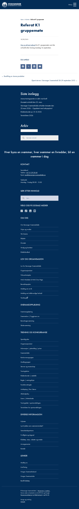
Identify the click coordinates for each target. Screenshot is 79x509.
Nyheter (27, 19)
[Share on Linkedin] (34, 66)
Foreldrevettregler (26, 385)
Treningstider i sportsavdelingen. (31, 403)
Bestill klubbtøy (25, 481)
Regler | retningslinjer (27, 380)
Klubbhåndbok (25, 252)
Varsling (23, 298)
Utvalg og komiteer (27, 248)
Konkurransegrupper (27, 357)
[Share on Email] (40, 66)
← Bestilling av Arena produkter (13, 76)
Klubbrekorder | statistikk (28, 376)
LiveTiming (24, 467)
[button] (71, 4)
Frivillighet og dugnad (27, 435)
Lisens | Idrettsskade (27, 398)
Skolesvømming (25, 325)
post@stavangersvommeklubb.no (35, 175)
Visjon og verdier (26, 229)
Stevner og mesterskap (28, 366)
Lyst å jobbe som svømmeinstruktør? (32, 426)
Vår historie (24, 234)
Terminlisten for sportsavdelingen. (31, 407)
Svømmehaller (25, 353)
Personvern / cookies (44, 491)
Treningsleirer (25, 371)
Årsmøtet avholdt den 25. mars (31, 102)
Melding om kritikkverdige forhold (31, 293)
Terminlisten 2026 (27, 115)
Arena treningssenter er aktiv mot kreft (34, 98)
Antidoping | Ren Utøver (28, 389)
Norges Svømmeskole (28, 476)
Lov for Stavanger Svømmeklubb (31, 266)
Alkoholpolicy (25, 394)
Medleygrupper (26, 362)
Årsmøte (23, 243)
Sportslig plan (25, 339)
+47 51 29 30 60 (31, 173)
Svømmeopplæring (27, 312)
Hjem (22, 19)
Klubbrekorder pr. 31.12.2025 (31, 112)
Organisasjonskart (26, 270)
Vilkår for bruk (38, 495)
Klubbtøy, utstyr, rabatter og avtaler (32, 440)
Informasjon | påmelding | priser (31, 348)
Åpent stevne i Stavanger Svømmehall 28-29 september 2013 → (54, 80)
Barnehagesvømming (27, 321)
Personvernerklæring (26, 495)
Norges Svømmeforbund (28, 472)
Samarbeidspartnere (27, 430)
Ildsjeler (23, 238)
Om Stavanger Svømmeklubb (30, 225)
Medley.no (24, 463)
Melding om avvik (26, 289)
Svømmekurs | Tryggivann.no (30, 316)
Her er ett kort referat (28, 45)
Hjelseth (23, 502)
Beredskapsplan (26, 284)
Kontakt (23, 449)
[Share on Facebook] (23, 66)
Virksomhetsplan (26, 275)
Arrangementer (25, 444)
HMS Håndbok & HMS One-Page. (32, 280)
